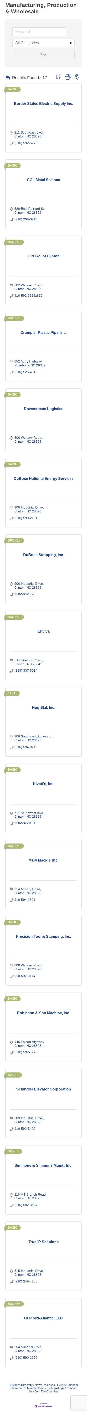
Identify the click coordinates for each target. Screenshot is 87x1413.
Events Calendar (67, 1385)
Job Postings (56, 1388)
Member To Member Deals (29, 1388)
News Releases (45, 1385)
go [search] (45, 54)
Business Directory (20, 1385)
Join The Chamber (46, 1391)
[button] (7, 77)
